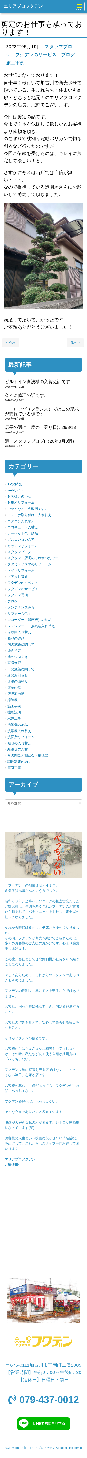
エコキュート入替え (22, 527)
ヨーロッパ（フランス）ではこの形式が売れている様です (42, 411)
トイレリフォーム (21, 570)
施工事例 (15, 62)
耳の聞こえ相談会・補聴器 (27, 755)
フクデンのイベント (22, 583)
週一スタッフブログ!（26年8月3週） (41, 441)
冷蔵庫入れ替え (19, 632)
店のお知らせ (17, 675)
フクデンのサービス (36, 54)
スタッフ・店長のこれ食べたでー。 (34, 558)
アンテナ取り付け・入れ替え (29, 515)
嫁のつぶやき (17, 657)
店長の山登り (17, 681)
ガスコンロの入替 (21, 539)
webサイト (15, 490)
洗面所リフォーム (21, 737)
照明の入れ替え (19, 743)
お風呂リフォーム (21, 502)
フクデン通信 (17, 595)
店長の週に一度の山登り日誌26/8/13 (40, 427)
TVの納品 (14, 484)
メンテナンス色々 (21, 607)
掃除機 (12, 700)
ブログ (68, 54)
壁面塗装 (14, 651)
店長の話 (14, 687)
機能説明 (14, 712)
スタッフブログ (19, 552)
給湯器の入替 (17, 749)
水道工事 (14, 718)
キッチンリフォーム (22, 546)
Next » (75, 342)
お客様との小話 (19, 496)
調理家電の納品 (19, 762)
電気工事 (14, 768)
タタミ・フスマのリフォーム (29, 564)
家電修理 (14, 663)
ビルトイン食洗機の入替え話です (37, 381)
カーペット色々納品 (22, 533)
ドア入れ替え (17, 577)
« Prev (10, 342)
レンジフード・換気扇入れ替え (31, 626)
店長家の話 (15, 694)
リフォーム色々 (19, 614)
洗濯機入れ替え (19, 731)
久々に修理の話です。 (26, 395)
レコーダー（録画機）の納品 (29, 620)
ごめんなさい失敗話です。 (27, 509)
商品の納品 (15, 638)
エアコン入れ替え (21, 521)
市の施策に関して (21, 669)
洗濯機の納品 (17, 724)
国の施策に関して (21, 644)
